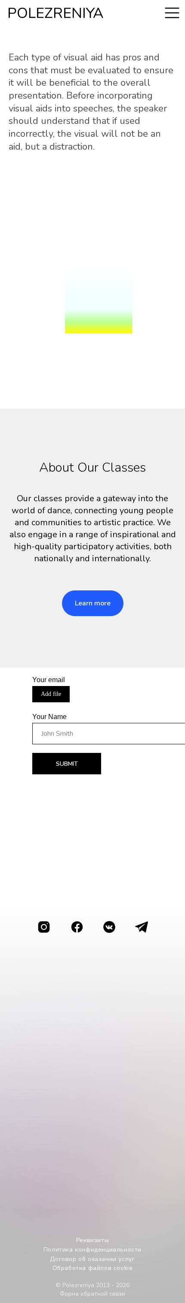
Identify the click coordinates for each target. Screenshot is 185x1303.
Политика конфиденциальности (92, 1250)
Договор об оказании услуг (92, 1259)
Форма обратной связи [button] (92, 1294)
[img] (140, 927)
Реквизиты (92, 1240)
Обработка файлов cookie (92, 1268)
